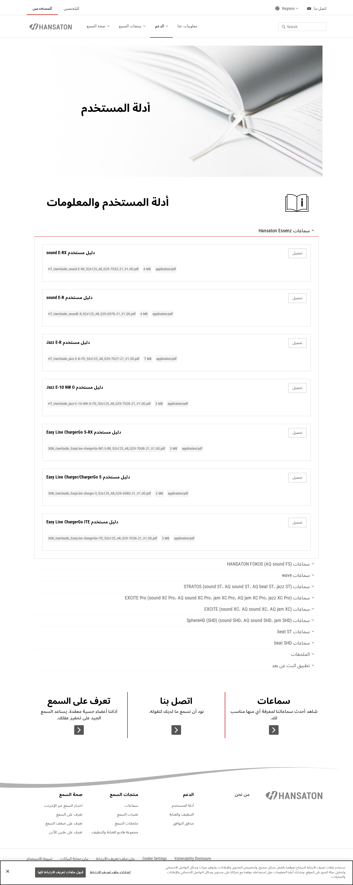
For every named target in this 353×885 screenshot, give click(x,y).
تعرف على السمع (69, 814)
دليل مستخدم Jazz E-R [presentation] (68, 342)
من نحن (242, 794)
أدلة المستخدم (183, 805)
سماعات (131, 805)
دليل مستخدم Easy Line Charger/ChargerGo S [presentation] (88, 477)
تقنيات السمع (127, 814)
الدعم (159, 26)
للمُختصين (71, 8)
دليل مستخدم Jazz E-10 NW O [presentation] (74, 387)
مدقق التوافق (183, 823)
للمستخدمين (42, 8)
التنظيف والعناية (181, 814)
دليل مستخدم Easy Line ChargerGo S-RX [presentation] (83, 432)
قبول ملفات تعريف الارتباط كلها (60, 872)
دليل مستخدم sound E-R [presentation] (69, 297)
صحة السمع (96, 26)
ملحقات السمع (126, 823)
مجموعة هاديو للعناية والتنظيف (114, 832)
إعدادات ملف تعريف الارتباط (110, 872)
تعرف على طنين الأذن (65, 832)
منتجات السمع (130, 26)
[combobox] (302, 26)
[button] (154, 859)
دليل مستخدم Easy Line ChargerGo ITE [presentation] (82, 521)
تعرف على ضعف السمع (63, 823)
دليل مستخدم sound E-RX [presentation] (70, 252)
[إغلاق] (7, 871)
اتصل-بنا (320, 8)
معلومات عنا (187, 26)
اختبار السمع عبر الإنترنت (63, 805)
